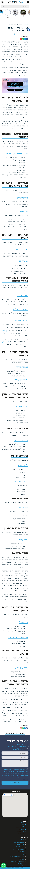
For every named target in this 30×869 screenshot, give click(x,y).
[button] (28, 29)
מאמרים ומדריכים (20, 828)
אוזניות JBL (5, 342)
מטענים (22, 848)
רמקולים (22, 865)
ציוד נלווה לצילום (20, 863)
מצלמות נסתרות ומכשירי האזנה (17, 856)
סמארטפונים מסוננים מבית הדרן (17, 861)
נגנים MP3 (22, 859)
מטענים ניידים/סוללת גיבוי (18, 849)
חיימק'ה (22, 823)
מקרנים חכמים (21, 858)
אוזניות (22, 839)
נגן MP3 (5, 331)
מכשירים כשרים (20, 851)
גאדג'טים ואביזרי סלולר (19, 842)
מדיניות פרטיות (20, 831)
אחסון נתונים (21, 841)
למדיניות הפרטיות (24, 779)
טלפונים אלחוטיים (20, 844)
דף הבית (26, 24)
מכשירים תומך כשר (20, 853)
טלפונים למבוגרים (20, 846)
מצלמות (22, 854)
